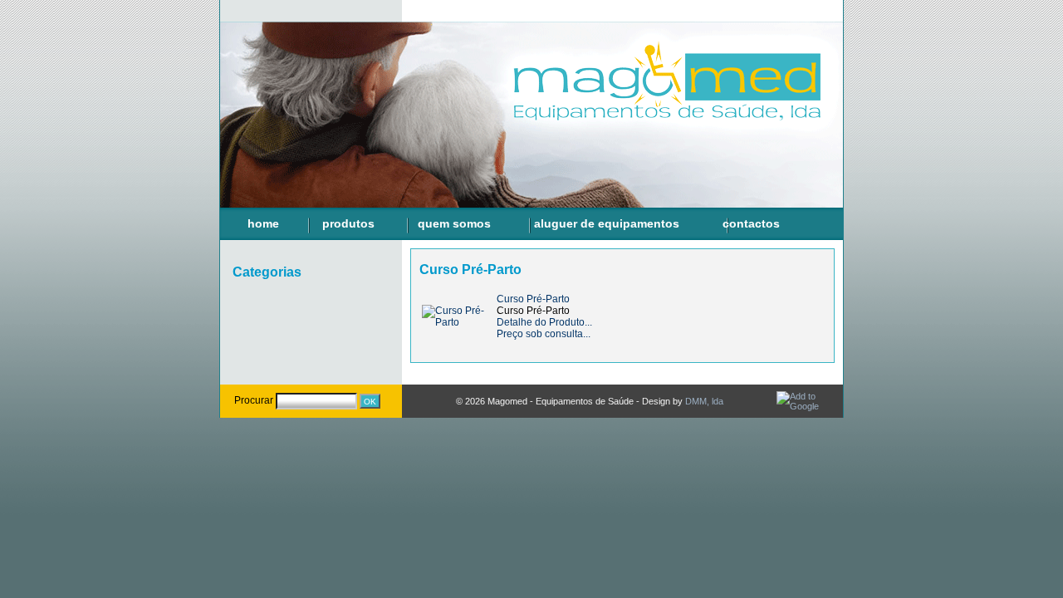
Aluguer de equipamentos (606, 223)
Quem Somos (454, 223)
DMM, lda (704, 401)
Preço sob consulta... (543, 334)
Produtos (348, 223)
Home (263, 223)
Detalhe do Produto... (544, 322)
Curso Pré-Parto (533, 299)
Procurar (253, 400)
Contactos (751, 223)
